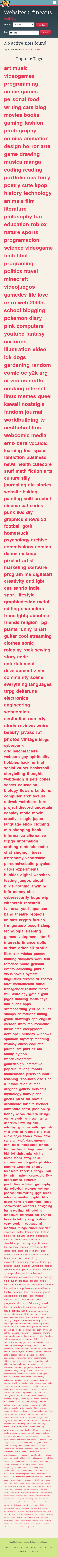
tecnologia (14, 931)
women (34, 1373)
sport (10, 594)
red (31, 1505)
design (12, 146)
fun (38, 216)
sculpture (19, 1348)
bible (50, 1348)
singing (21, 852)
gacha (35, 1386)
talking (7, 1405)
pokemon (15, 318)
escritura (7, 1433)
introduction (18, 1083)
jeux (40, 1499)
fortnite (28, 1103)
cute (27, 185)
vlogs (39, 1417)
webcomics (16, 711)
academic (8, 1411)
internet (35, 388)
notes (6, 1417)
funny (25, 629)
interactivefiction (46, 1492)
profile (42, 947)
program (13, 574)
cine (36, 1123)
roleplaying (12, 1127)
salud (37, 1314)
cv (44, 1392)
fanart (39, 629)
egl (13, 1351)
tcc (34, 1329)
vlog (31, 1219)
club (37, 1517)
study (10, 725)
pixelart (12, 560)
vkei (7, 1131)
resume (31, 988)
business (36, 457)
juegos (24, 880)
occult (33, 925)
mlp (7, 829)
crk (14, 1436)
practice (29, 1436)
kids (21, 1430)
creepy (38, 1277)
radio (43, 846)
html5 (44, 936)
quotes (21, 1401)
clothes (12, 643)
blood (6, 1473)
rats (42, 1370)
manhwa (10, 1228)
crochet (42, 498)
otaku (36, 1370)
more (42, 1480)
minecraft (16, 279)
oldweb (10, 801)
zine (48, 1078)
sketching (37, 1323)
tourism (22, 1354)
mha (10, 1483)
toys (43, 998)
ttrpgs (9, 841)
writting (18, 1342)
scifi (28, 498)
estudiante (8, 1380)
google (6, 1480)
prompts (35, 1520)
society (15, 1408)
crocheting (34, 1389)
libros (9, 953)
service (30, 1354)
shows (32, 519)
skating (26, 1265)
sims (22, 1464)
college (8, 1265)
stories (43, 484)
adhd (41, 1464)
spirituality (39, 756)
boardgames (13, 1180)
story (9, 656)
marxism (48, 1476)
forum (7, 1310)
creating (44, 1398)
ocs (31, 177)
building (7, 1398)
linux (10, 396)
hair (41, 1364)
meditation (16, 1461)
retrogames (44, 1373)
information (27, 841)
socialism (19, 1317)
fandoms (43, 790)
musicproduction (35, 1411)
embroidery (8, 1486)
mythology (12, 1093)
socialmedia (12, 1206)
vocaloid (38, 443)
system (31, 973)
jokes (41, 1520)
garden (44, 1389)
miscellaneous (29, 1514)
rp (48, 1108)
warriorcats (28, 1299)
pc (49, 1262)
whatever (48, 1269)
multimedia (44, 1288)
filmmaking (25, 1193)
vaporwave (35, 857)
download (39, 1524)
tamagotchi (20, 1499)
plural (35, 1345)
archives (14, 1417)
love (43, 294)
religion (29, 622)
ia (41, 1451)
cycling (34, 1401)
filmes (47, 1201)
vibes (24, 1451)
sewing (42, 649)
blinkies (11, 874)
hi (25, 1314)
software (37, 567)
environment (20, 1254)
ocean (20, 1114)
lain (7, 1003)
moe (36, 1448)
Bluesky (44, 1542)
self (42, 1517)
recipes (30, 1131)
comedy (36, 718)
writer (22, 1408)
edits (15, 1524)
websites (42, 874)
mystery (26, 1038)
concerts (33, 1405)
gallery (24, 1088)
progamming (32, 1201)
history (13, 193)
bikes (6, 1445)
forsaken (20, 1436)
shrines (14, 1414)
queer (45, 396)
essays (46, 978)
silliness (50, 1502)
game (11, 154)
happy (13, 1517)
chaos (49, 1448)
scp (18, 1470)
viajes (33, 1473)
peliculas (44, 1008)
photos (11, 739)
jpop (19, 1243)
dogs (19, 357)
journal (33, 411)
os (11, 1445)
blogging (34, 310)
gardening (17, 365)
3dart (36, 1408)
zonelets (26, 1171)
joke (25, 1495)
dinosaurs (11, 1215)
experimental (28, 869)
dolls (41, 942)
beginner (21, 1511)
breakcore (11, 1171)
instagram (25, 1461)
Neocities (13, 1542)
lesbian (41, 1219)
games (29, 91)
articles (46, 1433)
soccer (10, 784)
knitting (10, 958)
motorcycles (25, 1508)
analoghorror (10, 1395)
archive (39, 539)
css (8, 588)
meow (38, 1136)
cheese (45, 1499)
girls (42, 1250)
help (6, 1280)
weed (45, 1303)
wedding (47, 1351)
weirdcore (28, 801)
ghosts (7, 1408)
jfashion (38, 1108)
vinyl (28, 1458)
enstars (47, 1367)
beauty (11, 732)
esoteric (32, 1417)
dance (10, 553)
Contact (34, 1551)
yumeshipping (24, 1455)
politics (13, 271)
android (46, 1243)
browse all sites (32, 49)
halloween (8, 1348)
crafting (11, 846)
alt (14, 1140)
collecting (24, 968)
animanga (47, 1329)
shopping (21, 829)
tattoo (19, 1395)
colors (7, 1339)
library (22, 1370)
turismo (16, 1376)
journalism (12, 1048)
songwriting (8, 1467)
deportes (10, 1123)
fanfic (34, 998)
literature (15, 208)
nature (12, 232)
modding (41, 1038)
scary (31, 1360)
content (31, 1433)
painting (13, 498)
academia (35, 1348)
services (9, 1284)
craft (21, 1140)
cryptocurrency (26, 1470)
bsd (5, 1335)
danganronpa (35, 1140)
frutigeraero (15, 925)
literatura (26, 1215)
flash (26, 1292)
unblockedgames (22, 1473)
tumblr (7, 1292)
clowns (8, 1254)
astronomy (14, 857)
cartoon (10, 1023)
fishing (37, 1339)
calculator (34, 1461)
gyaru (8, 1018)
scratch (24, 1247)
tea (6, 1247)
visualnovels (14, 973)
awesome (9, 1232)
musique (18, 1467)
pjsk (47, 1131)
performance (9, 1430)
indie (34, 588)
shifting (42, 1505)
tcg (36, 1514)
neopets (25, 1505)
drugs (15, 1398)
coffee (45, 779)
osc (40, 1078)
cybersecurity (16, 897)
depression (27, 1392)
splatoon (11, 1038)
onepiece (49, 1411)
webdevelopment (18, 1058)
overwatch (39, 1483)
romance (11, 963)
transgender (14, 988)
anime (11, 91)
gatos (9, 869)
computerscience (27, 1288)
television (24, 953)
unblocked (36, 1273)
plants (11, 629)
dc (18, 1303)
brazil (24, 1360)
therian (8, 1307)
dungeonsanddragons (43, 1495)
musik (36, 1505)
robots (36, 1068)
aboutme (39, 615)
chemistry (9, 1243)
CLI (26, 1547)
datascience (8, 1524)
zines (39, 670)
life (32, 294)
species (27, 1445)
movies (13, 114)
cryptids (42, 1405)
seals (46, 1417)
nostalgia (33, 404)
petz (50, 1383)
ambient (19, 1367)
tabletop (36, 1320)
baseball (23, 1280)
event (17, 1299)
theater (8, 1239)
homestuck (16, 533)
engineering (17, 704)
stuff (9, 471)
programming (21, 83)
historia (45, 1232)
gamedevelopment (21, 936)
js (24, 1342)
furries (39, 919)
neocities (41, 1445)
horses (48, 1265)
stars (7, 1140)
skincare (31, 1307)
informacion (8, 1451)
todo (41, 1461)
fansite (44, 1145)
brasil (47, 1193)
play (43, 1423)
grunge (46, 1215)
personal (15, 99)
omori (32, 1228)
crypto (25, 919)
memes (27, 396)
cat (25, 505)
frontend (45, 1508)
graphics (13, 519)
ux (39, 1423)
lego (31, 1295)
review (14, 1433)
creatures (19, 1495)
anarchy (23, 1417)
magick (17, 1502)
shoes (42, 1345)
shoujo (42, 1448)
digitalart (42, 574)
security (33, 1127)
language (12, 824)
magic (25, 818)
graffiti (14, 1383)
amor (43, 1118)
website (12, 491)
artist (28, 560)
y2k (33, 372)
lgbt (40, 581)
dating (12, 1495)
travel (31, 271)
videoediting (11, 1295)
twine (7, 1258)
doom (49, 1284)
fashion (33, 122)
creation (39, 1360)
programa (28, 1367)
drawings (22, 1018)
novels (37, 1098)
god (31, 1239)
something (29, 1499)
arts (48, 471)
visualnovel (26, 1332)
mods (18, 1392)
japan (38, 818)
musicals (39, 1088)
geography (43, 1184)
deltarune (26, 691)
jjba (27, 1401)
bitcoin (19, 1314)
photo (24, 963)
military (25, 1467)
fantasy (35, 333)
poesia (43, 1383)
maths (20, 1232)
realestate (9, 1262)
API (40, 1547)
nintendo (28, 846)
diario (18, 1508)
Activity (10, 19)
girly (38, 1258)
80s (46, 1247)
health (24, 464)
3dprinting (34, 1303)
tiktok (28, 1317)
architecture (34, 796)
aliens (16, 1003)
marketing (15, 567)
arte (45, 146)
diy (29, 512)
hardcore (31, 1342)
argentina (31, 1517)
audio (8, 1136)
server (33, 1423)
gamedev (15, 294)
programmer (38, 1284)
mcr (18, 1269)
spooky (6, 1495)
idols (12, 1476)
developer (12, 1033)
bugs (35, 897)
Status (48, 1547)
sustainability (38, 1376)
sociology (8, 1323)
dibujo (6, 1442)
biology (11, 790)
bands (35, 1335)
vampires (25, 958)
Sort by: (8, 24)
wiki (7, 993)
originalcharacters (21, 751)
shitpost (32, 1442)
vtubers (34, 1262)
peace (23, 1520)
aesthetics (15, 718)
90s (20, 512)
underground (9, 1448)
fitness (35, 852)
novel (33, 1247)
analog (30, 1326)
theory (27, 1420)
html (22, 255)
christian (16, 1360)
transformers (32, 1232)
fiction (35, 471)
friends (11, 622)
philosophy (18, 216)
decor (50, 1439)
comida (43, 546)
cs (11, 1458)
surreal (7, 1383)
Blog (33, 1547)
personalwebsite (19, 863)
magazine (34, 1380)
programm (35, 1492)
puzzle (39, 968)
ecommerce (20, 1239)
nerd (38, 1299)
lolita (20, 1250)
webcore (12, 756)
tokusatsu (7, 1527)
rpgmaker (8, 1420)
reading (32, 169)
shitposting (24, 1383)
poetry (12, 185)
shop (27, 824)
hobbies (11, 762)
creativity (14, 581)
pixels (31, 1073)
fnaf (40, 762)
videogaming (10, 1364)
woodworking (8, 1520)
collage (43, 1188)
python (21, 1053)
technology (38, 193)
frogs (28, 1376)
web (23, 302)
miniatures (49, 1514)
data (47, 1136)
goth (27, 526)
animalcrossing (26, 1492)
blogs (44, 739)
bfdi (7, 1153)
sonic (28, 643)
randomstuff (19, 1476)
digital (26, 874)
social (9, 767)
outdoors (29, 1206)
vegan (29, 1486)
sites (37, 1383)
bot (28, 1439)
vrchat (44, 1473)
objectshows (23, 1136)
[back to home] (5, 3)
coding (12, 169)
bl (21, 1131)
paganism (30, 1476)
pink (9, 325)
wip (45, 897)
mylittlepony (23, 1423)
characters (32, 608)
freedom (49, 1335)
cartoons (15, 341)
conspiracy (9, 1357)
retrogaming (11, 1277)
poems (39, 953)
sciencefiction (24, 1373)
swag (27, 1158)
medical (35, 1317)
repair (13, 1499)
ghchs (9, 1098)
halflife (17, 1520)
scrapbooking (10, 1373)
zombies (34, 1508)
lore (42, 801)
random (41, 365)
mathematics (14, 1073)
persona (17, 1292)
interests (12, 942)
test (28, 450)
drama (49, 1317)
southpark (19, 1307)
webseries (9, 1367)
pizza (20, 1098)
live (13, 1426)
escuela (34, 1280)
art (7, 68)
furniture (42, 1401)
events (9, 968)
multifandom (15, 1492)
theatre (21, 914)
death (8, 1201)
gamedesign (14, 1063)
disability (19, 1480)
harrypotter (9, 1392)
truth (15, 1423)
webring (6, 1517)
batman (32, 1426)
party (39, 1473)
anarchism (42, 1235)
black (37, 1480)
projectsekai (30, 1527)
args (34, 1243)
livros (37, 1239)
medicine (41, 1023)
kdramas (37, 1392)
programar (10, 1303)
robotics (10, 1197)
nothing (22, 886)
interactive (33, 1063)
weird (42, 725)
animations (26, 1013)
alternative (36, 835)
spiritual (39, 1502)
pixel (15, 1145)
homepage (18, 1345)
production (12, 1184)
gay (24, 756)
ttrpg (9, 691)
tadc (34, 1502)
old (32, 1258)
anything (39, 886)
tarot (8, 983)
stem (13, 1480)
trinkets (8, 1299)
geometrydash (9, 1502)
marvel (44, 988)
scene (36, 677)
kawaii (12, 404)
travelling (17, 1210)
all (32, 947)
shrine (38, 1153)
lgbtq (22, 615)
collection (9, 1269)
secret (14, 1527)
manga (32, 161)
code (22, 656)
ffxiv (49, 1175)
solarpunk (15, 1464)
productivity (38, 1511)
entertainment (19, 663)
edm (39, 1329)
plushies (45, 1162)
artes (43, 1280)
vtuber (23, 767)
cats (28, 107)
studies (6, 1511)
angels (19, 1335)
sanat (6, 1439)
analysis (20, 1351)
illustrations (22, 1426)
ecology (48, 1277)
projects (37, 914)
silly (25, 478)
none (17, 1201)
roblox (39, 224)
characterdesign (38, 1114)
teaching (11, 1078)
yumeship (37, 1265)
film (30, 200)
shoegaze (8, 1436)
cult (45, 1502)
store (28, 1250)
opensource (26, 1320)
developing (47, 1511)
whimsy (10, 1043)
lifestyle (25, 594)
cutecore (42, 464)
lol (13, 1153)
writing (12, 107)
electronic (9, 1235)
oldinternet (29, 1448)
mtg (16, 1430)
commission (48, 1458)
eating (7, 1354)
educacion (27, 784)
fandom (13, 411)
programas (16, 1339)
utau (47, 1171)
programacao (40, 1357)
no (23, 1127)
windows (44, 1033)
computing (23, 1262)
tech (9, 255)
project (10, 807)
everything (15, 684)
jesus (7, 1250)
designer (13, 1511)
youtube (14, 333)
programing (19, 263)
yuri (32, 1008)
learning (13, 450)
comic (11, 372)
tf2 (6, 1188)
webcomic (17, 435)
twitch (23, 1175)
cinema (12, 505)
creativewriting (19, 1458)
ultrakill (45, 1442)
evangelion (29, 1480)
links (27, 1093)
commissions (18, 546)
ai (6, 380)
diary (35, 318)
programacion (21, 240)
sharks (30, 1235)
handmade (46, 1436)
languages (40, 684)
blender (42, 1103)
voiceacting (23, 1405)
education (16, 224)
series (36, 505)
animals (14, 200)
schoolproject (30, 1395)
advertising (18, 1489)
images (37, 1269)
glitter (39, 1442)
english (45, 1018)
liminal (36, 1398)
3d (43, 519)
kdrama (37, 1326)
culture (11, 478)
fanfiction (14, 457)
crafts (36, 380)
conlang (40, 1426)
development (18, 670)
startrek (13, 1439)
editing (11, 608)
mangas (15, 1332)
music (20, 68)
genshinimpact (25, 1398)
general (7, 1376)
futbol (40, 983)
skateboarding (15, 1008)
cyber (14, 1280)
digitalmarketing (11, 1370)
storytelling (14, 773)
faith (39, 1508)
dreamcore (12, 1103)
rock (28, 649)
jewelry (23, 1197)
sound (46, 1323)
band (8, 914)
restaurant (27, 1339)
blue (45, 1197)
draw (26, 1258)
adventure (12, 1108)
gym (44, 993)
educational (33, 1223)
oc (24, 372)
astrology (19, 993)
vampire (38, 1433)
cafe (14, 1250)
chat (8, 852)
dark (7, 1145)
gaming (13, 122)
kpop (41, 185)
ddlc (25, 1517)
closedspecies (10, 1401)
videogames (19, 75)
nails (23, 1376)
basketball (39, 767)
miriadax (7, 1499)
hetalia (19, 1389)
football (12, 526)
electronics (16, 698)
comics (13, 138)
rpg (43, 622)
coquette (36, 1043)
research (32, 902)
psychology (16, 539)
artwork (46, 1332)
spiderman (40, 1430)
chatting (7, 1320)
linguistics (12, 978)
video (39, 349)
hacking (28, 762)
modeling (27, 1329)
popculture (13, 1068)
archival (26, 1524)
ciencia (28, 1502)
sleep (46, 925)
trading (39, 1295)
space (40, 450)
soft (37, 1414)
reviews (26, 725)
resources (28, 1078)
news (10, 464)
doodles (43, 1439)
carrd (26, 1108)
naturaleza (11, 1514)
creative (11, 818)
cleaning (8, 1345)
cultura (17, 1323)
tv (42, 419)
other (23, 947)
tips (5, 1514)
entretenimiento (9, 1508)
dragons (10, 1088)
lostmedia (19, 1448)
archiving (48, 1520)
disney (40, 1455)
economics (9, 1329)
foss (16, 1411)
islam (11, 1489)
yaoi (25, 908)
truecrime (8, 1326)
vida (47, 1342)
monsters (26, 1323)
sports (30, 232)
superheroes (44, 1420)
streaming (41, 636)
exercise (48, 1483)
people (16, 1320)
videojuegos (19, 286)
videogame (39, 247)
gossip (6, 1489)
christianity (24, 1153)
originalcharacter (10, 1455)
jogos (8, 998)
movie (37, 812)
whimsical (39, 1476)
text (46, 1360)
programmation (22, 1442)
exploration (34, 1489)
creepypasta (33, 1028)
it (27, 779)
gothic (34, 993)
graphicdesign (19, 601)
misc (40, 1247)
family (9, 1053)
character (18, 1420)
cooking (14, 388)
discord (26, 807)
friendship (40, 1354)
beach (22, 1483)
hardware (42, 1307)
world (18, 1329)
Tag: (6, 32)
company (36, 1436)
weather (32, 1310)
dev (41, 1228)
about (38, 880)
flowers (26, 790)
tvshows (11, 908)
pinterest (30, 1180)
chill (43, 1339)
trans (9, 615)
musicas (23, 1411)
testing (10, 880)
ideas (22, 1326)
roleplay (13, 649)
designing (45, 1206)
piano (37, 1093)
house (28, 1483)
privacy (37, 1166)
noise (37, 1158)
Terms (23, 1551)
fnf (28, 1098)
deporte (33, 1254)
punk (9, 512)
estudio (7, 1426)
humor (34, 1083)
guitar (10, 636)
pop (20, 1258)
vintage (29, 739)
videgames (29, 1511)
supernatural (22, 1284)
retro (10, 302)
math (21, 471)
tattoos (30, 1314)
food (33, 99)
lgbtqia (16, 1310)
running (9, 1166)
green (6, 1314)
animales (36, 1292)
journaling (15, 484)
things (22, 1228)
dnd (30, 581)
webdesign (14, 779)
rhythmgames (37, 1458)
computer (13, 796)
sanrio (20, 588)
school (12, 310)
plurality (26, 1269)
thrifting (28, 1345)
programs (22, 1433)
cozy (7, 1223)
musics (17, 1451)
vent (48, 1228)
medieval (30, 1351)
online (8, 1118)
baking (30, 491)
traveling (24, 1123)
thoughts (35, 773)
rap (30, 1023)
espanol (6, 1492)
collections (43, 1489)
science (14, 247)
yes (42, 1317)
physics (43, 863)
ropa (44, 1320)
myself (33, 1118)
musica (13, 161)
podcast (10, 1193)
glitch (14, 1405)
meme (9, 1028)
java (16, 1326)
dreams (28, 978)
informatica (14, 835)
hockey (27, 1335)
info (7, 891)
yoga (10, 1273)
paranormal (43, 1149)
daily (15, 1445)
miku (24, 1303)
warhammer (8, 1505)
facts (33, 1483)
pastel (17, 1265)
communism (13, 1162)
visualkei (26, 1489)
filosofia (7, 1461)
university (42, 1395)
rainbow (31, 1495)
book (36, 829)
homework (15, 1386)
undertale (43, 807)
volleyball (16, 1188)
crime (13, 1470)
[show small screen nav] (54, 2)
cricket (7, 1351)
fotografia (30, 1162)
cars (22, 443)
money (19, 891)
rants (26, 1380)
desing (15, 1486)
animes (10, 919)
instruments (41, 1486)
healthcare (9, 1342)
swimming (9, 1317)
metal (43, 601)
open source (24, 1542)
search (39, 1351)
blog (40, 107)
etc (31, 484)
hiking (42, 1013)
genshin (37, 963)
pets (34, 779)
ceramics (44, 1386)
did (31, 1383)
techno (45, 1314)
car (37, 1215)
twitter (49, 1486)
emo (9, 443)
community (16, 677)
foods (18, 1158)
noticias (48, 1455)
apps (27, 1003)
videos (18, 380)
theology (44, 1380)
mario (35, 1250)
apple (6, 1458)
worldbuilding (21, 419)
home (8, 1158)
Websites (15, 12)
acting (26, 1243)
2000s (37, 302)
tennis (29, 1370)
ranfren (46, 1524)
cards (6, 1414)
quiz (20, 1445)
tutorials (30, 1414)
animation (36, 138)
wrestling (23, 1166)
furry (44, 177)
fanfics (43, 1414)
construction (26, 1277)
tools (7, 1219)
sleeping (33, 931)
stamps (10, 1013)
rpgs (38, 1193)
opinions (19, 1517)
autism (10, 947)
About (8, 1547)
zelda (48, 1480)
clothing (41, 824)
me (27, 574)
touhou (43, 1073)
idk (8, 357)
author (7, 1332)
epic (13, 1314)
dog (26, 1068)
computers (30, 325)
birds (9, 886)
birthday (28, 1033)
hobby (9, 1113)
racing (14, 1354)
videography (22, 1273)
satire (27, 1464)
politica (28, 1520)
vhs (41, 1335)
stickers (21, 1235)
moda (25, 812)
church (6, 1464)
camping (34, 1439)
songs (38, 1171)
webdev (13, 1247)
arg (43, 372)
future (6, 1476)
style (15, 1131)
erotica (43, 1408)
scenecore (36, 1175)
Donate (18, 1547)
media (38, 435)
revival (6, 1470)
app (35, 1018)
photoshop (21, 1527)
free (18, 1028)
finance (28, 942)
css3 (23, 1502)
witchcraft (13, 902)
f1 (39, 1243)
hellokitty (19, 1219)
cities (46, 1517)
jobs (42, 1514)
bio (39, 1048)
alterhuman (9, 1389)
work (38, 958)
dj (5, 1273)
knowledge (21, 1357)
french (34, 1420)
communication (33, 1451)
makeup (27, 553)
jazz (14, 1258)
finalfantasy (17, 1505)
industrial (42, 1467)
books (31, 114)
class (12, 1473)
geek (12, 1442)
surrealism (43, 1310)
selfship (7, 1423)
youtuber (48, 1461)
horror (31, 146)
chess (23, 1043)
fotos (5, 1483)
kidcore (7, 1360)
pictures (31, 1188)
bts (6, 1210)
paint (32, 1524)
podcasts (37, 1332)
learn (44, 1348)
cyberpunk (14, 745)
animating (34, 1467)
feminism (10, 1175)
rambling (22, 1486)
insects (23, 1295)
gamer (46, 1292)
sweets (34, 1455)
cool (23, 636)
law (19, 1149)
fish (47, 958)
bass (34, 1486)
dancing (21, 998)
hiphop (29, 1149)
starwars (44, 1254)
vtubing (16, 1483)
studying (21, 1118)
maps (45, 1326)
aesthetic (15, 427)
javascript (31, 732)
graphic (35, 1197)
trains (43, 1262)
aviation (18, 1380)
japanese (39, 908)
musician (20, 1514)
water (25, 1389)
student (18, 1223)
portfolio (14, 177)
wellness (39, 1367)
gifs (39, 1131)
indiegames (29, 1145)
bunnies (10, 1149)
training (34, 1464)
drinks (20, 1524)
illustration (17, 349)
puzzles (29, 1048)
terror (29, 1357)
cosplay (11, 812)
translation (10, 1288)
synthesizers (44, 1470)
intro (22, 1023)
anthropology (23, 1364)
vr (37, 978)
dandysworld (30, 1430)
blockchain (21, 1439)
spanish (46, 1127)
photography (20, 130)
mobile (29, 1408)
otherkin (40, 1342)
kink (36, 1499)
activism (27, 1184)
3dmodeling (33, 1210)
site (30, 891)
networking (26, 1386)
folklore (22, 1414)
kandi (24, 1310)
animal (33, 1445)
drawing (30, 154)
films (35, 427)
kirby (27, 1348)
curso (6, 1386)
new (35, 1470)
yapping (34, 1364)
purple (12, 1335)
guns (48, 1430)
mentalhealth (23, 983)
